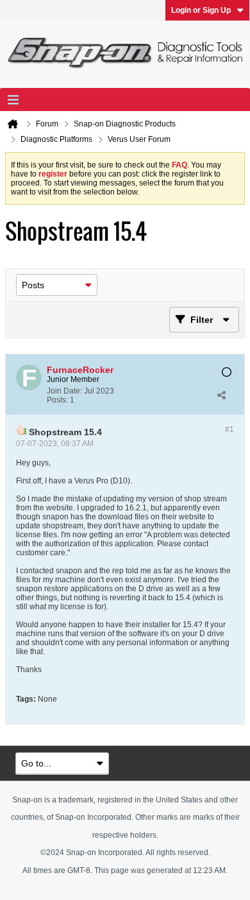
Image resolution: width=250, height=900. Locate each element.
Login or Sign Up (201, 10)
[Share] (221, 395)
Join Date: (64, 390)
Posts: (57, 399)
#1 (229, 429)
